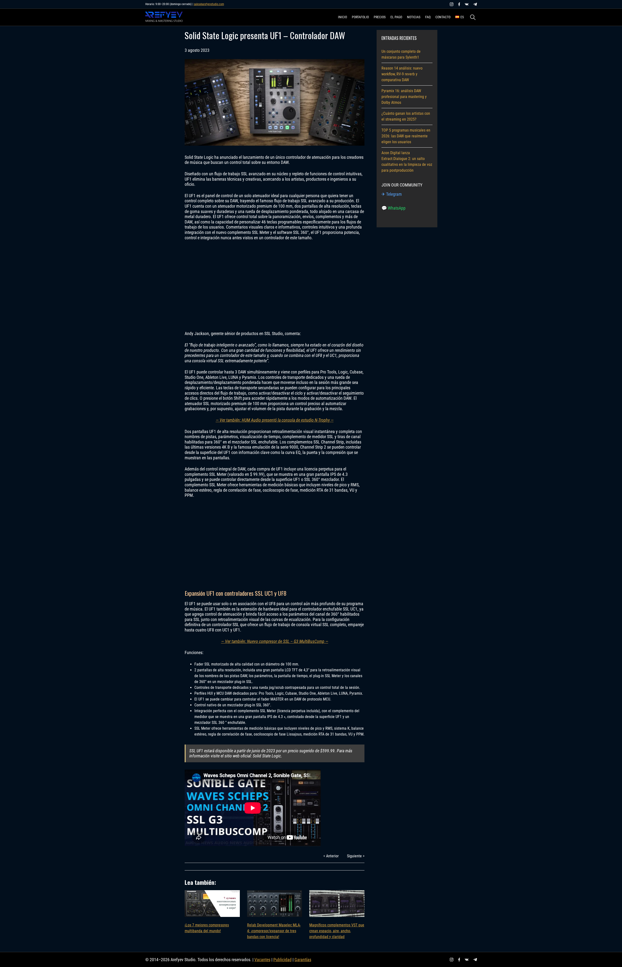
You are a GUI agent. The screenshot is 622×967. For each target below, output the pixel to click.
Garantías (302, 959)
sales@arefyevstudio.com (209, 4)
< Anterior (331, 856)
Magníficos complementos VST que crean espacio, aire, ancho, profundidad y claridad (336, 931)
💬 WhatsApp (393, 208)
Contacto (442, 17)
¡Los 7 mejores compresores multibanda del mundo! (207, 928)
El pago (396, 17)
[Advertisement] (274, 286)
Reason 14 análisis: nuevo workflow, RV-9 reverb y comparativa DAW (402, 74)
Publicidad (282, 959)
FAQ (428, 17)
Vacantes (262, 959)
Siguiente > (355, 856)
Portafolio (360, 17)
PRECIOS (380, 17)
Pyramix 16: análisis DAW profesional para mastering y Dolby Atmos (404, 97)
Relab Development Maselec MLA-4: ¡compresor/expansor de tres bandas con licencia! (274, 931)
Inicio (342, 17)
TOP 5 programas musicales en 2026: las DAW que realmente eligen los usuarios (405, 136)
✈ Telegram (391, 194)
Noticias (413, 17)
